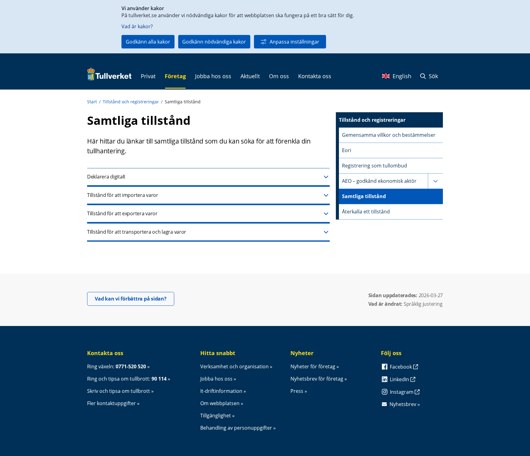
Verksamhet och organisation (234, 366)
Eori (346, 150)
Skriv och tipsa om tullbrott (118, 391)
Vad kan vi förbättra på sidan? (134, 298)
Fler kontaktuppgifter (111, 403)
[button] (208, 177)
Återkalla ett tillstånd (366, 211)
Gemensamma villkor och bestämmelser (389, 135)
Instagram (402, 392)
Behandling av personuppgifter (236, 427)
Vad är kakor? (137, 26)
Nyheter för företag (312, 366)
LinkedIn (400, 379)
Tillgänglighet (215, 415)
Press (296, 391)
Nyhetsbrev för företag (316, 378)
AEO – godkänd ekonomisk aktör (379, 181)
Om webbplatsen (220, 403)
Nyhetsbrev (403, 404)
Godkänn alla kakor (148, 41)
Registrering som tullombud (374, 165)
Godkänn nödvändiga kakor (214, 41)
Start (92, 102)
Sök (432, 76)
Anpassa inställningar (294, 41)
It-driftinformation (221, 391)
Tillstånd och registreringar (131, 102)
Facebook (401, 366)
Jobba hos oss (216, 378)
